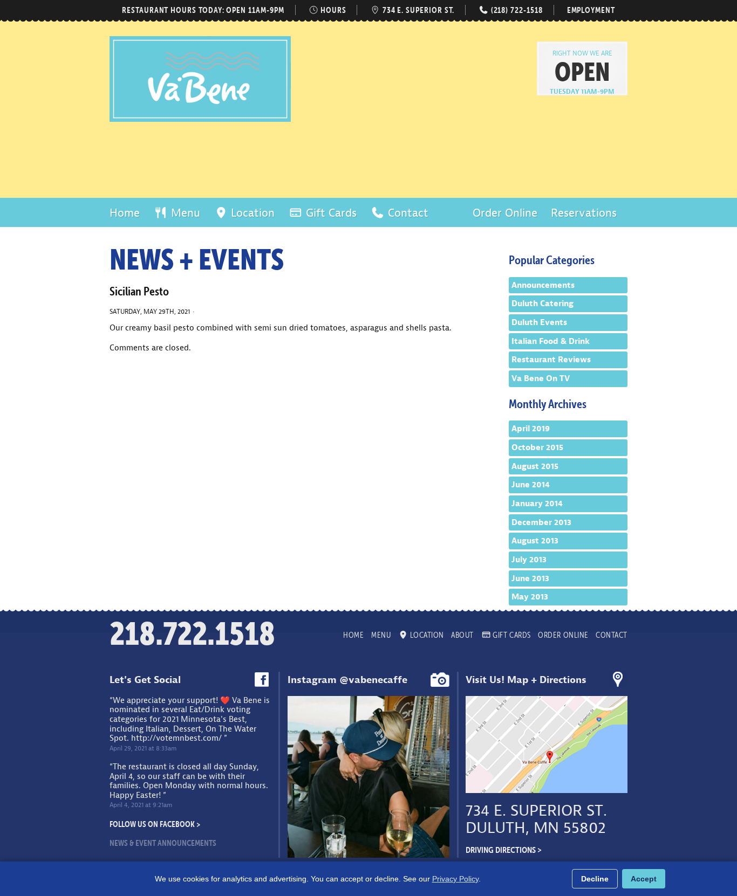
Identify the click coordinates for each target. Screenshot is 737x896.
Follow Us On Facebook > (155, 824)
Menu (184, 212)
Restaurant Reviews (551, 359)
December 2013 (541, 522)
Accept (644, 878)
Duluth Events (539, 322)
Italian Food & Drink (550, 341)
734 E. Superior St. (417, 10)
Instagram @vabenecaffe (347, 679)
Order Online (505, 212)
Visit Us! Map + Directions (526, 679)
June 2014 (530, 484)
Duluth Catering (542, 303)
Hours (332, 10)
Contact (406, 212)
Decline (595, 878)
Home (125, 212)
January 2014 (537, 503)
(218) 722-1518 (515, 10)
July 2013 (529, 559)
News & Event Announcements (163, 843)
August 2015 (534, 466)
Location (251, 212)
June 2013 (530, 578)
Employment (591, 10)
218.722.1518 (192, 634)
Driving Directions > (504, 849)
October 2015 (537, 447)
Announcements (543, 285)
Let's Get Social (145, 679)
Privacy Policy (455, 878)
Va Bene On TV (540, 378)
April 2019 (530, 428)
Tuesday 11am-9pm (582, 91)
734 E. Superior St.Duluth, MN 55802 (536, 819)
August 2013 (534, 540)
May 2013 (529, 596)
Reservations (584, 212)
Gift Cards (330, 212)
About (462, 635)
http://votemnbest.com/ (176, 738)
